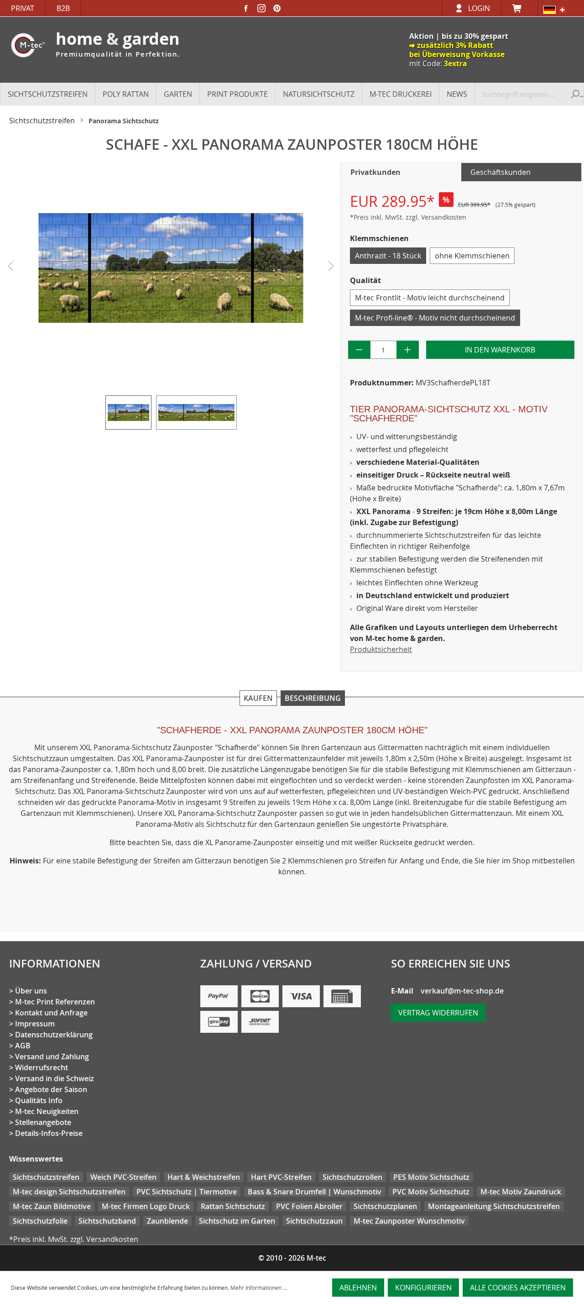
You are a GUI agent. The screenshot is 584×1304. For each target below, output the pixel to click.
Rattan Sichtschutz (233, 1206)
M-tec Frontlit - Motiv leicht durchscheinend (430, 298)
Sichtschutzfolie (40, 1221)
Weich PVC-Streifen (123, 1177)
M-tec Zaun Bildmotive (52, 1206)
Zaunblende (167, 1221)
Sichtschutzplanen (385, 1206)
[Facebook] (246, 8)
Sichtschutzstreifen (46, 1177)
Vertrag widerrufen (438, 1013)
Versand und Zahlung (52, 1057)
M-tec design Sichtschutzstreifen (69, 1192)
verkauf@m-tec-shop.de (462, 991)
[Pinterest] (277, 8)
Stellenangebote (43, 1122)
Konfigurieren (423, 1288)
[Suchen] (574, 94)
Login (479, 8)
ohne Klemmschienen (472, 256)
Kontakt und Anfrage (51, 1013)
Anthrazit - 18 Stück (388, 256)
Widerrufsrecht (41, 1067)
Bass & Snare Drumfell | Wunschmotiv (314, 1192)
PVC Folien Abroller (309, 1206)
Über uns (31, 991)
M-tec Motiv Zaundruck (520, 1192)
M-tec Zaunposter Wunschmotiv (409, 1221)
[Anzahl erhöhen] (407, 350)
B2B (63, 8)
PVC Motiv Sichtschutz (430, 1192)
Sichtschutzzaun (314, 1221)
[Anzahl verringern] (359, 350)
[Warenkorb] (519, 8)
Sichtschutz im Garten (237, 1221)
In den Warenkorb (500, 350)
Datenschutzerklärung (54, 1035)
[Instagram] (261, 8)
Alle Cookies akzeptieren (518, 1288)
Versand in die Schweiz (54, 1078)
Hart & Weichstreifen (203, 1177)
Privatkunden (375, 172)
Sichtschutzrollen (352, 1177)
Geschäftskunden (500, 172)
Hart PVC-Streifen (281, 1177)
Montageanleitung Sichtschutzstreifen (494, 1206)
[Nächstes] (331, 268)
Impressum (35, 1024)
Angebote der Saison (51, 1089)
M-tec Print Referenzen (55, 1002)
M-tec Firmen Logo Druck (146, 1206)
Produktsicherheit (381, 649)
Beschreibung (313, 698)
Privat (22, 8)
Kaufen (258, 698)
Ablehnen (358, 1288)
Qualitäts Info (39, 1100)
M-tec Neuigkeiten (46, 1111)
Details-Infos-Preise (49, 1133)
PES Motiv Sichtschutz (431, 1177)
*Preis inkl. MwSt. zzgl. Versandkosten (408, 217)
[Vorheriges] (10, 268)
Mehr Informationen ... (258, 1287)
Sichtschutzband (107, 1221)
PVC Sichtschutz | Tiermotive (186, 1192)
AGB (23, 1046)
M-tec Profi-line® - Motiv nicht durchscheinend (435, 318)
